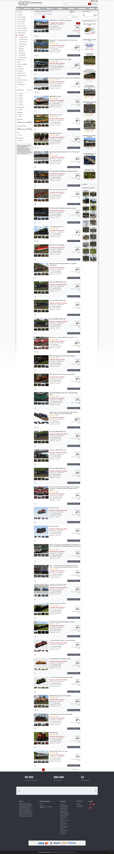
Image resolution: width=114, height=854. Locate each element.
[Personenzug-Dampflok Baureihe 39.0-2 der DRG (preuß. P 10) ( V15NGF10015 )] (41, 155)
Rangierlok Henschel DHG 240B (58, 585)
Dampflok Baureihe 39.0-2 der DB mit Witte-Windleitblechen (65, 78)
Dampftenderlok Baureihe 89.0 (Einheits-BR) (61, 714)
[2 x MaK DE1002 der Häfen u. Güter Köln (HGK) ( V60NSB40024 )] (41, 644)
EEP (32, 8)
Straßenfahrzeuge (21, 59)
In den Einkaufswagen (74, 36)
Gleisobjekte (20, 71)
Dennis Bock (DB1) (57, 287)
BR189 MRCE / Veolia (55, 96)
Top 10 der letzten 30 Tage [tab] (88, 20)
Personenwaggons (22, 44)
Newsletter (65, 8)
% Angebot (54, 8)
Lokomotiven (21, 35)
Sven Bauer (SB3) (56, 103)
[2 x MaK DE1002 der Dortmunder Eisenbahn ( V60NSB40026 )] (41, 681)
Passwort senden (80, 806)
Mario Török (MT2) (57, 177)
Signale (19, 77)
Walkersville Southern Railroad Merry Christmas (62, 621)
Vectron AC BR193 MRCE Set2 (58, 450)
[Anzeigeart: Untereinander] (71, 11)
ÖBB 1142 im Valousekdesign (57, 245)
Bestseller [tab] (84, 184)
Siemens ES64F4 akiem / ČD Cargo (59, 751)
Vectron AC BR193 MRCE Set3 (58, 468)
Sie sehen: (36, 13)
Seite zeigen (74, 16)
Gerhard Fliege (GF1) (57, 85)
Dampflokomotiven (23, 37)
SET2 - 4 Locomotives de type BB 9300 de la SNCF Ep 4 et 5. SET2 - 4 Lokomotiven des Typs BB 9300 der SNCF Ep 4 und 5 (65, 546)
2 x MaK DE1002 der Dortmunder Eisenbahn (61, 677)
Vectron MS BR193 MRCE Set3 (58, 319)
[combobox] (24, 135)
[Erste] (37, 17)
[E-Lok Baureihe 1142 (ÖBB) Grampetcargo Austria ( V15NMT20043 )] (41, 212)
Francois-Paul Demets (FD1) (58, 66)
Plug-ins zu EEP (20, 23)
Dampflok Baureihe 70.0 (56, 133)
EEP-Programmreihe (21, 19)
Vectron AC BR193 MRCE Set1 (58, 431)
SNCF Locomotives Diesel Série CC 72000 (60, 59)
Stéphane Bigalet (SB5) (57, 401)
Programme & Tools (21, 26)
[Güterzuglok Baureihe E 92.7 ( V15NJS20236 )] (41, 230)
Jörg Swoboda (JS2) (57, 140)
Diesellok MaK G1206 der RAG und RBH (60, 695)
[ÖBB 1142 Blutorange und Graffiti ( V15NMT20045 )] (41, 193)
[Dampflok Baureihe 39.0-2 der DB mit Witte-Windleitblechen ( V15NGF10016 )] (41, 82)
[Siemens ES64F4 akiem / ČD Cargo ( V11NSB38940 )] (41, 755)
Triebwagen (20, 48)
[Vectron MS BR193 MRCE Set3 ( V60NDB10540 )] (41, 323)
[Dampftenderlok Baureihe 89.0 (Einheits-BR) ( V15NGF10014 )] (41, 718)
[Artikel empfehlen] (37, 36)
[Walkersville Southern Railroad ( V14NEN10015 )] (41, 607)
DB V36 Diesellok (54, 526)
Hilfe (76, 8)
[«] (40, 17)
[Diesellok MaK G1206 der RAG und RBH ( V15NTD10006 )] (41, 699)
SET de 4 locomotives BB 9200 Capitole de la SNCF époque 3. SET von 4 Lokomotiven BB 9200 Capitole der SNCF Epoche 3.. (65, 488)
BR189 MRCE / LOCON (56, 115)
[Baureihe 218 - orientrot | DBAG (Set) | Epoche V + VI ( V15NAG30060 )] (41, 341)
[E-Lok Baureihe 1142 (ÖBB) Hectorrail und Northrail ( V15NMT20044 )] (41, 175)
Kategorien (43, 8)
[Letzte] (66, 17)
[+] (41, 24)
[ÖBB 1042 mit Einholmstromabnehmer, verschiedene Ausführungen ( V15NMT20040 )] (41, 267)
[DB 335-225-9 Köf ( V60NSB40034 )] (41, 511)
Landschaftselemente (21, 75)
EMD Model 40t (54, 732)
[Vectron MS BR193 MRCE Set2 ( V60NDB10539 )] (41, 304)
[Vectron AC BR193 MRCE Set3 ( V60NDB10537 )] (41, 472)
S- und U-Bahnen (22, 55)
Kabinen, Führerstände (22, 80)
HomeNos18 (20, 14)
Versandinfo (55, 851)
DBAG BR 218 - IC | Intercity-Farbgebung (60, 20)
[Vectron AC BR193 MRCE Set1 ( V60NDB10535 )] (41, 435)
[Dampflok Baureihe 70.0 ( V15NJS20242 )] (41, 137)
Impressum (71, 851)
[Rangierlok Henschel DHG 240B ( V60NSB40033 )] (41, 589)
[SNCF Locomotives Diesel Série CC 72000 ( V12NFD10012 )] (41, 63)
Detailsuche (95, 3)
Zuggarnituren (21, 50)
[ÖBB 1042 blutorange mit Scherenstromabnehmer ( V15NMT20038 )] (41, 378)
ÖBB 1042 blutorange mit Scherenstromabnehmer (62, 374)
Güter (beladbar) (20, 68)
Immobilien (19, 66)
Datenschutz (60, 851)
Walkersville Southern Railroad (58, 603)
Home (21, 8)
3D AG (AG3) (55, 26)
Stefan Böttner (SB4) (57, 513)
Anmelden (79, 803)
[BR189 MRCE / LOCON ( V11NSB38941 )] (41, 119)
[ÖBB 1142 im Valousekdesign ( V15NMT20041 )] (41, 249)
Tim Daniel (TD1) (56, 702)
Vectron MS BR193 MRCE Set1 (58, 282)
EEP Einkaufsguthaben (22, 28)
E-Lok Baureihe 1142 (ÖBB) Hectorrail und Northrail (63, 171)
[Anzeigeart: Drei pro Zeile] (74, 11)
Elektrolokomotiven (23, 39)
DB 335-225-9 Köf (54, 507)
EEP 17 (41, 803)
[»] (63, 17)
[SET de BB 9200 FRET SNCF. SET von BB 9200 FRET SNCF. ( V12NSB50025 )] (41, 396)
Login (87, 8)
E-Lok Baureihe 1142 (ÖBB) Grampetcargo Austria (63, 208)
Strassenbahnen (21, 53)
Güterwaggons (21, 46)
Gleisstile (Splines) (21, 73)
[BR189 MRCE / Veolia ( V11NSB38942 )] (41, 100)
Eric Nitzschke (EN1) (57, 610)
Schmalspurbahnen (22, 57)
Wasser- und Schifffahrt (22, 64)
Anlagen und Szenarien (22, 30)
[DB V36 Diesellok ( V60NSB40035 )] (41, 530)
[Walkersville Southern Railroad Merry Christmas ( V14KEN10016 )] (41, 625)
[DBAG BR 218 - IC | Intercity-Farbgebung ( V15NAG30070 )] (41, 24)
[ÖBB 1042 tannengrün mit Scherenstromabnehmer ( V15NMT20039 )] (41, 359)
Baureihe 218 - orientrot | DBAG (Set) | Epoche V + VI (63, 337)
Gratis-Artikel (20, 82)
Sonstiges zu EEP (21, 84)
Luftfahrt (19, 62)
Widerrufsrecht (65, 851)
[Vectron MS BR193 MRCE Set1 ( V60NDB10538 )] (41, 286)
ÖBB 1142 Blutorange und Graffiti (58, 189)
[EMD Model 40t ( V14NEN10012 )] (41, 736)
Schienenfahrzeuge (21, 32)
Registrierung (79, 804)
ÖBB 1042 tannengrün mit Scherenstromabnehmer (62, 355)
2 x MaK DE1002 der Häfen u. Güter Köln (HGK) (62, 640)
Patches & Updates (21, 21)
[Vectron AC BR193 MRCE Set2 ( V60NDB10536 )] (41, 454)
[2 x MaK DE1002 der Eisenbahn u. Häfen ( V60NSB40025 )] (41, 662)
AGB (51, 851)
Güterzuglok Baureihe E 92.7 (57, 226)
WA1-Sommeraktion (21, 17)
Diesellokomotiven (23, 41)
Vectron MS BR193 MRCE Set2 (58, 300)
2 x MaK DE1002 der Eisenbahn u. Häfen (60, 658)
